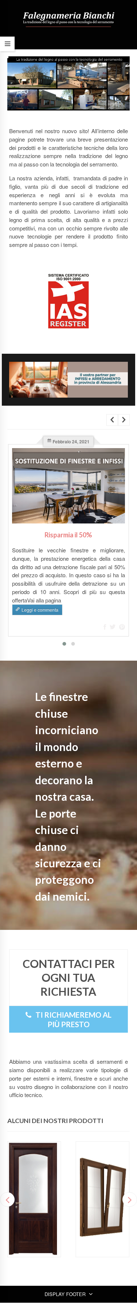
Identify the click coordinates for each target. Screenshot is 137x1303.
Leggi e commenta (40, 610)
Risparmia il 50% (68, 535)
